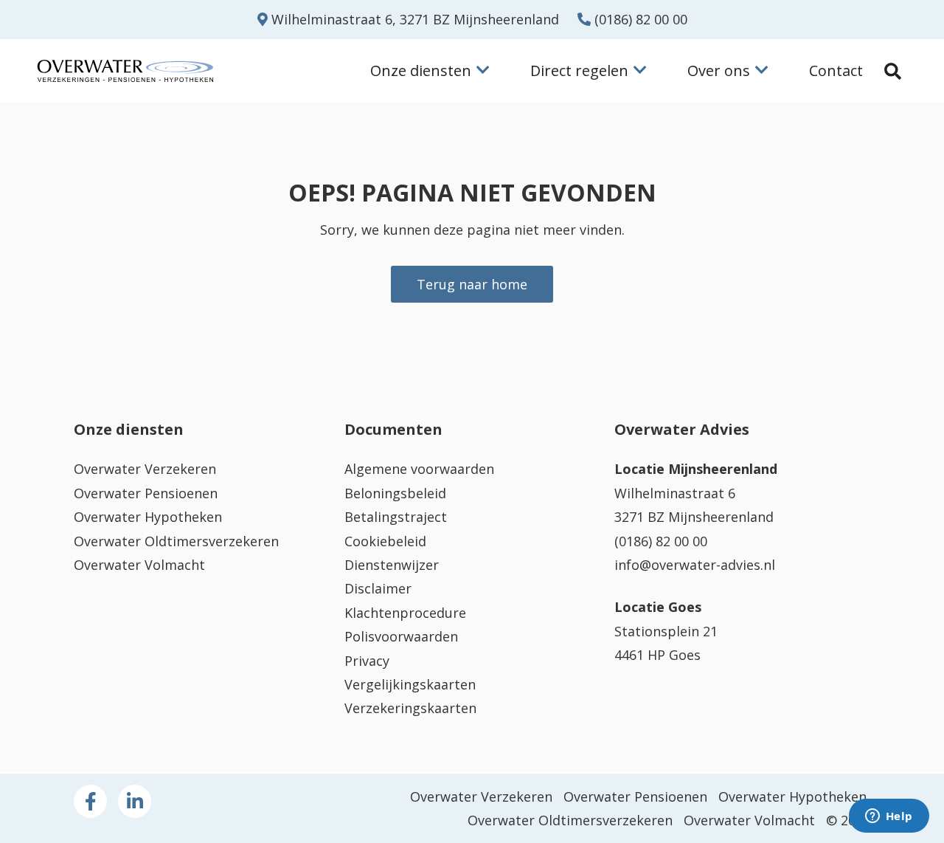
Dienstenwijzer (391, 565)
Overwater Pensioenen (146, 493)
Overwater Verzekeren (145, 469)
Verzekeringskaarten (410, 708)
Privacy (366, 661)
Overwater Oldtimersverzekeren (176, 541)
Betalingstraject (395, 517)
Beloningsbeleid (395, 493)
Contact (836, 70)
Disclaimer (378, 588)
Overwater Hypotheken (148, 517)
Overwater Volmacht (139, 565)
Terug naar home (472, 284)
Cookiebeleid (385, 541)
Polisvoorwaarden (401, 636)
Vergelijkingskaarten (410, 684)
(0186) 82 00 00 (639, 19)
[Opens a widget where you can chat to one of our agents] (888, 817)
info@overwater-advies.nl (694, 565)
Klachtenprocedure (405, 613)
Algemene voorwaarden (419, 469)
